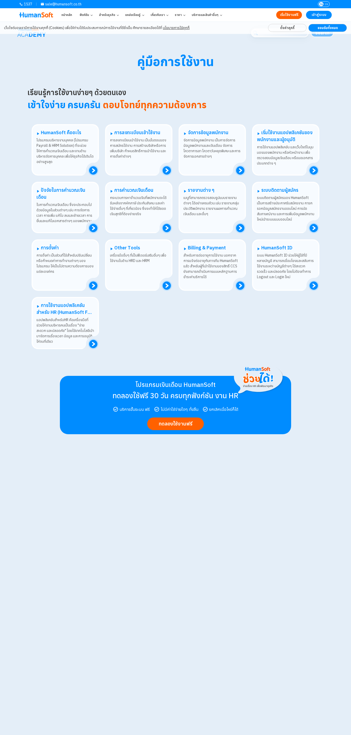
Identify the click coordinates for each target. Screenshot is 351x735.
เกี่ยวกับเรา (158, 15)
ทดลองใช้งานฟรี (175, 423)
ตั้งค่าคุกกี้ (287, 28)
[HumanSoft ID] (314, 285)
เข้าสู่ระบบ (319, 15)
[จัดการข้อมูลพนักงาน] (240, 170)
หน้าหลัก (66, 15)
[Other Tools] (167, 285)
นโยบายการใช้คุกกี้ (176, 27)
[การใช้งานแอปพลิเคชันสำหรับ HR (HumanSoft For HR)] (93, 344)
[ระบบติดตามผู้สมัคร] (314, 228)
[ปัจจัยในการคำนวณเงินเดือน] (93, 228)
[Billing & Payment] (240, 285)
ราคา (178, 15)
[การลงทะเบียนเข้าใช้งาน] (167, 170)
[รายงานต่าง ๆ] (240, 228)
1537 (28, 4)
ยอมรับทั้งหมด (328, 28)
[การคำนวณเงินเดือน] (167, 228)
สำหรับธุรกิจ (107, 15)
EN (326, 4)
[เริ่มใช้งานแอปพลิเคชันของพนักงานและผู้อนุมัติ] (314, 170)
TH (321, 4)
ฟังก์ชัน (84, 15)
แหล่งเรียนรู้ (133, 15)
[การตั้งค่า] (93, 285)
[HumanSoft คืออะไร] (93, 170)
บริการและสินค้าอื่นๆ (205, 15)
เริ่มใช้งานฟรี (289, 15)
